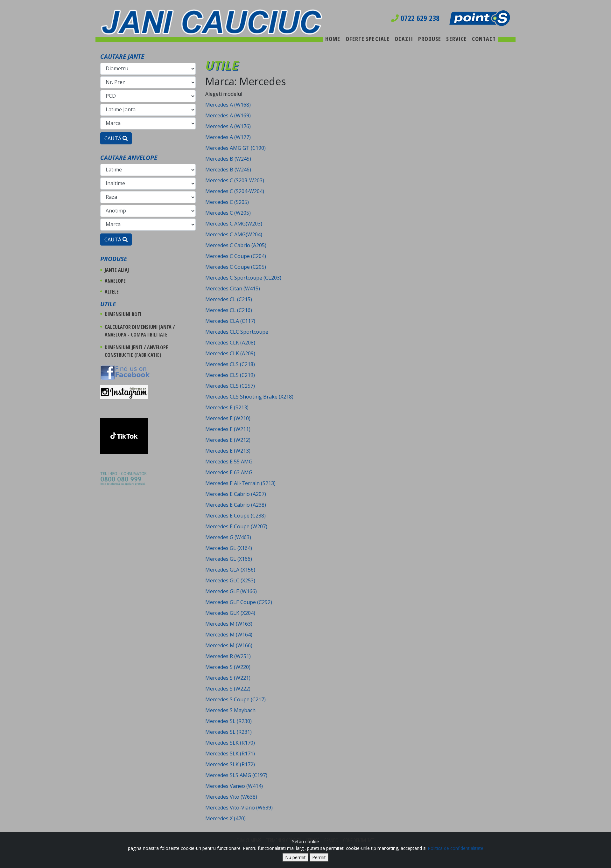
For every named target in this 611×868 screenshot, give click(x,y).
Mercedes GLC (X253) (230, 580)
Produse (113, 258)
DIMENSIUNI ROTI (123, 314)
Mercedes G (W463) (228, 537)
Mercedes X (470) (225, 818)
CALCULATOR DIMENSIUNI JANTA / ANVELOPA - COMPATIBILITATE (140, 330)
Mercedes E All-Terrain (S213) (240, 483)
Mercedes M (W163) (228, 623)
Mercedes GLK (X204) (230, 612)
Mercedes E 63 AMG (228, 472)
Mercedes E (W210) (227, 418)
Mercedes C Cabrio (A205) (235, 245)
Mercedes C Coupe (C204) (235, 256)
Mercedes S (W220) (227, 666)
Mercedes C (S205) (227, 201)
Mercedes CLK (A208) (230, 342)
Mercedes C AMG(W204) (233, 234)
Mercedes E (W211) (227, 429)
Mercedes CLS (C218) (230, 364)
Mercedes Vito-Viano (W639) (239, 807)
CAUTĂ (113, 138)
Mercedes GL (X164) (228, 548)
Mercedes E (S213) (227, 407)
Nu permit (295, 857)
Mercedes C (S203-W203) (234, 180)
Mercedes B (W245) (228, 158)
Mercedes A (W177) (228, 137)
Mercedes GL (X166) (228, 558)
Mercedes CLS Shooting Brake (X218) (249, 396)
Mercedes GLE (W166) (231, 591)
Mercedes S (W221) (227, 677)
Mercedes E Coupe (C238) (235, 515)
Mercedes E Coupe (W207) (236, 526)
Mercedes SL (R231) (228, 731)
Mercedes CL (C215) (228, 299)
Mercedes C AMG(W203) (233, 223)
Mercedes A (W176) (228, 126)
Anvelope (115, 280)
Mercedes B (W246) (228, 169)
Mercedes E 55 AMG (228, 461)
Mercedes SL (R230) (228, 721)
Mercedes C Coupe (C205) (235, 266)
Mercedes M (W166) (228, 645)
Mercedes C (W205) (228, 212)
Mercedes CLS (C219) (230, 375)
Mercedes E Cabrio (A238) (235, 504)
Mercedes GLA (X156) (230, 569)
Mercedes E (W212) (227, 439)
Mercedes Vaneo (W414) (234, 785)
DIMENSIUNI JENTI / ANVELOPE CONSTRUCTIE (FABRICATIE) (136, 351)
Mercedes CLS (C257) (230, 385)
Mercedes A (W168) (228, 104)
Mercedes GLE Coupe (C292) (238, 602)
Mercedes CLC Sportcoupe (236, 331)
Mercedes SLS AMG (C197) (236, 775)
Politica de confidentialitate (455, 848)
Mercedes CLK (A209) (230, 353)
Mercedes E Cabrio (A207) (235, 493)
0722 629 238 (419, 18)
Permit (319, 857)
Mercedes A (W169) (228, 115)
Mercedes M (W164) (228, 634)
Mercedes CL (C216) (228, 310)
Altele (112, 291)
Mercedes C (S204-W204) (234, 191)
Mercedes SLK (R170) (230, 742)
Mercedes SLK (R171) (230, 753)
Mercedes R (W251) (228, 656)
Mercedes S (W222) (227, 688)
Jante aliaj (117, 270)
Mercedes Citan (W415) (232, 288)
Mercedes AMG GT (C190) (235, 147)
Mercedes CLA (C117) (230, 320)
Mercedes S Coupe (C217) (235, 699)
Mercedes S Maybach (230, 710)
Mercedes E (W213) (227, 450)
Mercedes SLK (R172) (230, 764)
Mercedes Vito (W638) (231, 796)
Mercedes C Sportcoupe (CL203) (243, 277)
